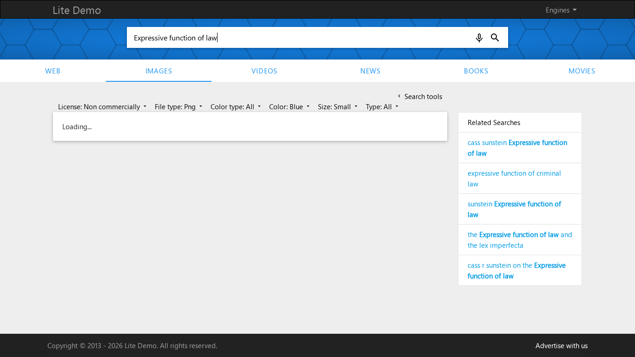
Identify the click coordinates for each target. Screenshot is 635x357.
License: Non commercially (103, 106)
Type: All (383, 106)
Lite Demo (77, 9)
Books (476, 70)
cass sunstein (517, 148)
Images (159, 70)
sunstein (514, 209)
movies (582, 70)
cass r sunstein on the (517, 270)
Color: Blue (290, 106)
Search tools (419, 96)
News (370, 70)
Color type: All (237, 106)
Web (52, 70)
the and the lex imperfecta (520, 240)
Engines (563, 9)
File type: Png (179, 106)
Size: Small (338, 106)
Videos (264, 70)
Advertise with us (562, 345)
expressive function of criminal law (514, 178)
